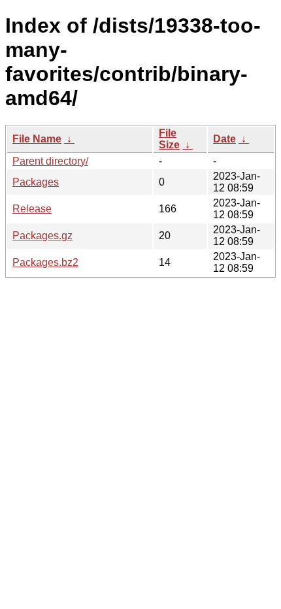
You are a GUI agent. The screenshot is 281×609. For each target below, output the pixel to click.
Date (224, 138)
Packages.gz (42, 235)
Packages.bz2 (45, 262)
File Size (169, 138)
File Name (36, 138)
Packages (35, 182)
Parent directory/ (50, 161)
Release (32, 208)
